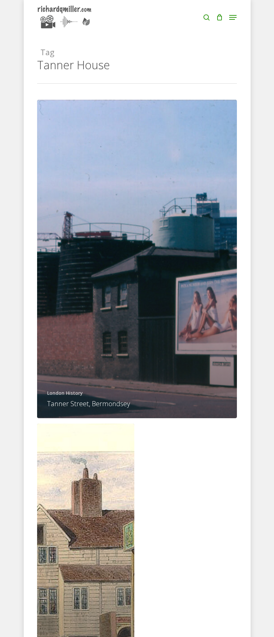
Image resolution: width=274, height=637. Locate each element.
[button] (233, 17)
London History (65, 393)
